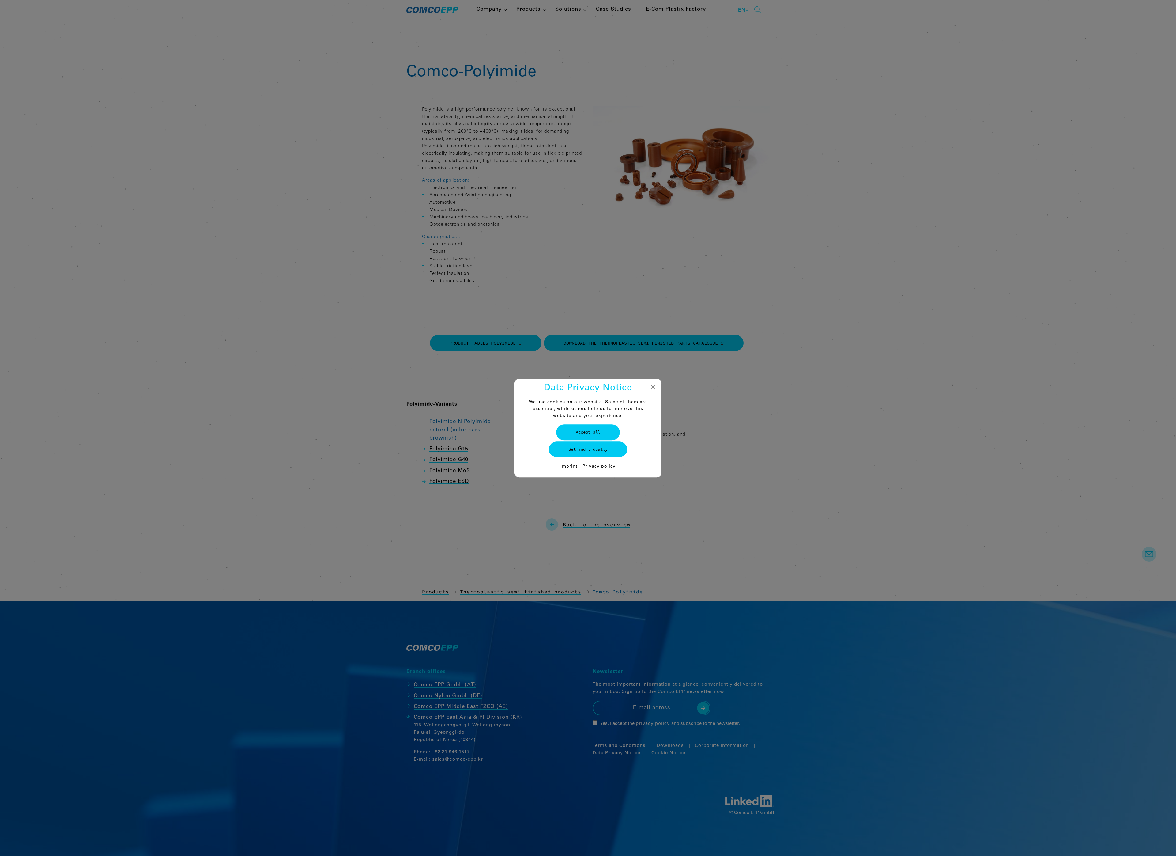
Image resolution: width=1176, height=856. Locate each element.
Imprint (569, 466)
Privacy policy (599, 466)
